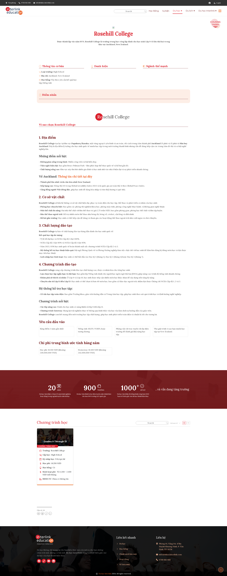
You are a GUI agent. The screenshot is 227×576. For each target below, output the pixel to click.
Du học (176, 11)
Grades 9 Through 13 (55, 441)
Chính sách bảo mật (128, 554)
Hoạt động (124, 559)
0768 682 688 (26, 3)
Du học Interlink (207, 11)
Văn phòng (12, 3)
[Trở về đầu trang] (220, 569)
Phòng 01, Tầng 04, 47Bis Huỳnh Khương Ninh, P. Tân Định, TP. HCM (171, 546)
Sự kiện (165, 11)
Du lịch (189, 11)
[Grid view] (184, 423)
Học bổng (123, 549)
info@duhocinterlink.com (45, 3)
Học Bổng (154, 11)
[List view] (188, 423)
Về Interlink (124, 564)
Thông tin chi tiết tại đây (75, 176)
